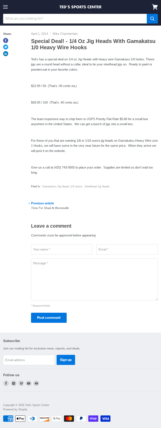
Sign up (66, 360)
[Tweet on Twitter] (5, 46)
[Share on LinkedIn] (5, 53)
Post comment (49, 318)
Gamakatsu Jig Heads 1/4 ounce (62, 186)
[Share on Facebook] (5, 40)
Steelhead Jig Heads (97, 186)
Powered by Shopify (15, 409)
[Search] (152, 18)
